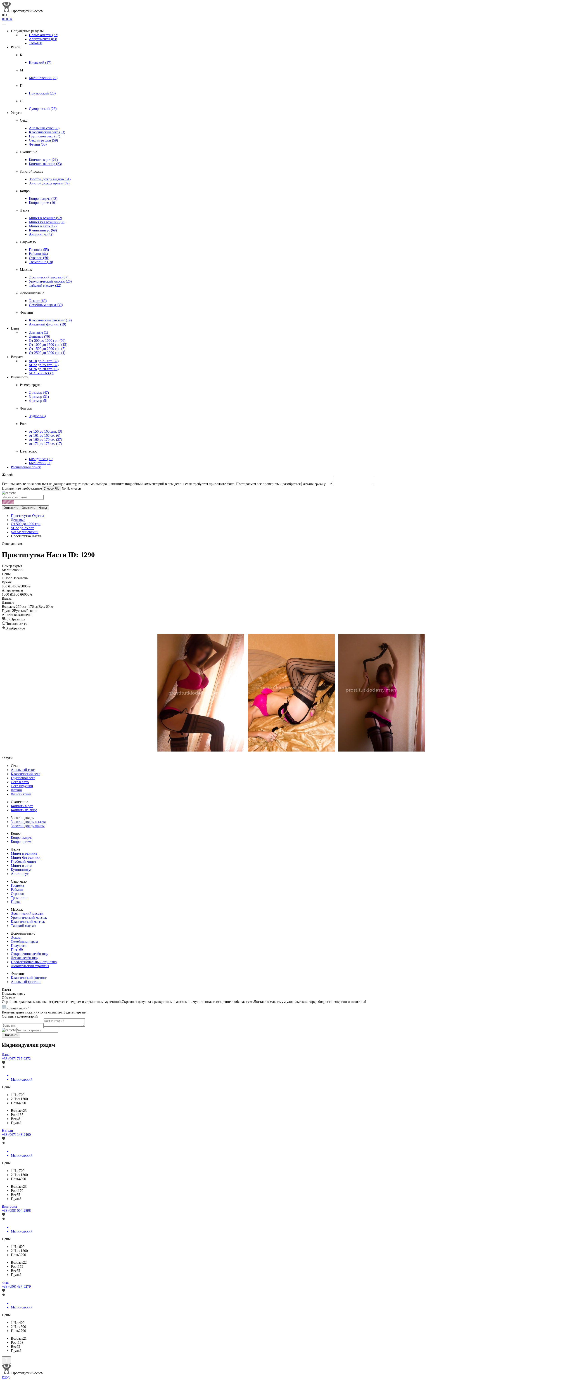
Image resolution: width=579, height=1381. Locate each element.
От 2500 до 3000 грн (47, 353)
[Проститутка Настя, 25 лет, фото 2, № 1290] (289, 693)
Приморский (42, 93)
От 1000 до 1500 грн (48, 344)
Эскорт (38, 301)
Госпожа (39, 250)
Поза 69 (17, 950)
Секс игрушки (43, 140)
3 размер (39, 396)
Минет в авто (43, 226)
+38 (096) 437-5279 (16, 1286)
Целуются (18, 945)
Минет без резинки (47, 222)
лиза (5, 1282)
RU (4, 19)
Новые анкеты (43, 35)
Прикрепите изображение (22, 488)
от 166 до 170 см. (45, 439)
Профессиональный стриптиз (34, 962)
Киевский (40, 62)
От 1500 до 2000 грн (47, 349)
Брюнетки (40, 463)
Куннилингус (43, 230)
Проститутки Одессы (27, 516)
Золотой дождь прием (49, 183)
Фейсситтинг (21, 794)
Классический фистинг (50, 320)
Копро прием (42, 203)
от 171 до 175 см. (45, 443)
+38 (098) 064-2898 (16, 1210)
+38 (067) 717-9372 (16, 1058)
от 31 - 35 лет (41, 373)
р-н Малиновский (24, 532)
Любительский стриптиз (30, 966)
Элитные (38, 332)
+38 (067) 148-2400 (16, 1134)
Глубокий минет (23, 861)
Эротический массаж (48, 277)
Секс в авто (20, 782)
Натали (7, 1130)
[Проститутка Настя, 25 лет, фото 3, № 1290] (380, 693)
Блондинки (41, 459)
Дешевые (39, 336)
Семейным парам (46, 305)
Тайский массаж (45, 285)
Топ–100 (35, 43)
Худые (37, 416)
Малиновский (43, 78)
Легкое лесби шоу (24, 958)
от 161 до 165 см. (44, 435)
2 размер (39, 392)
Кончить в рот (43, 160)
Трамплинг (41, 262)
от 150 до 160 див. (45, 431)
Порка (16, 902)
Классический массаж (28, 922)
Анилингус (41, 234)
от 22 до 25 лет (44, 365)
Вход (5, 1377)
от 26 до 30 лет (44, 369)
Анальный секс (44, 128)
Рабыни (38, 254)
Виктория (9, 1206)
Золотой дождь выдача (50, 179)
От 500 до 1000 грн (47, 340)
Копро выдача (43, 198)
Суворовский (43, 109)
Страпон (39, 258)
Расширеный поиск (26, 467)
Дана (5, 1054)
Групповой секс (44, 136)
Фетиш (38, 144)
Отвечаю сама (13, 544)
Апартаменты (43, 39)
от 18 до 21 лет (44, 361)
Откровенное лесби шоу (29, 954)
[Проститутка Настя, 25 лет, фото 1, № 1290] (199, 693)
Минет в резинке (45, 218)
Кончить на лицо (45, 164)
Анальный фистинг (47, 324)
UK (9, 19)
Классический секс (47, 132)
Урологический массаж (50, 281)
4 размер (38, 401)
